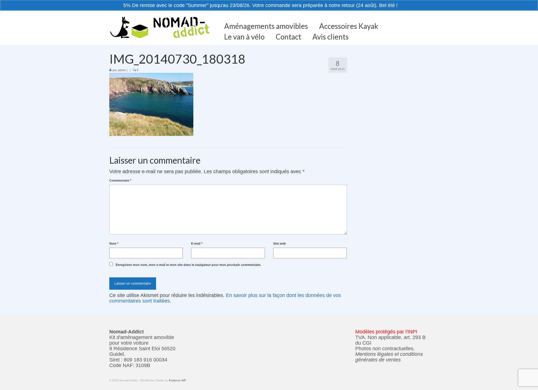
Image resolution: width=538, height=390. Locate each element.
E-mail (196, 243)
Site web (279, 243)
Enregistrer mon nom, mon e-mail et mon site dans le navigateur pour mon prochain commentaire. (188, 264)
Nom (113, 243)
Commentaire (120, 180)
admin (122, 70)
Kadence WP (177, 380)
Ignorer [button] (407, 5)
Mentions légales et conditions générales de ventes (389, 357)
